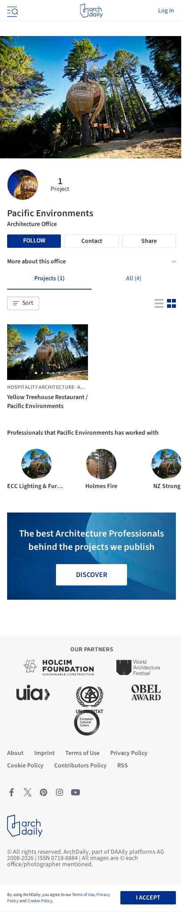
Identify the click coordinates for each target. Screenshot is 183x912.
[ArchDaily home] (91, 11)
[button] (23, 303)
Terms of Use (83, 895)
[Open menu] (11, 10)
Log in (166, 11)
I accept (148, 897)
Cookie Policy (40, 901)
